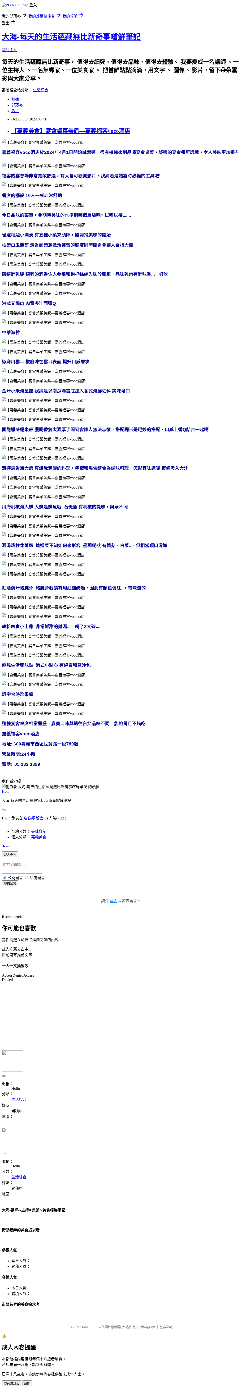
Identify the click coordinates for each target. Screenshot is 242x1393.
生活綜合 (40, 90)
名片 (15, 111)
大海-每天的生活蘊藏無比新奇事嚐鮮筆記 (71, 36)
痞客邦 (29, 818)
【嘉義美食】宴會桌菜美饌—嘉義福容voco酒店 (70, 131)
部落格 (17, 105)
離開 (27, 1383)
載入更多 (10, 854)
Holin (6, 791)
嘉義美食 (38, 837)
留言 (39, 818)
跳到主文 (9, 50)
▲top (6, 845)
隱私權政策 (147, 1327)
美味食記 (38, 831)
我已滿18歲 (11, 1383)
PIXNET (85, 1327)
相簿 (15, 99)
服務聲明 (166, 1327)
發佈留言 (10, 883)
